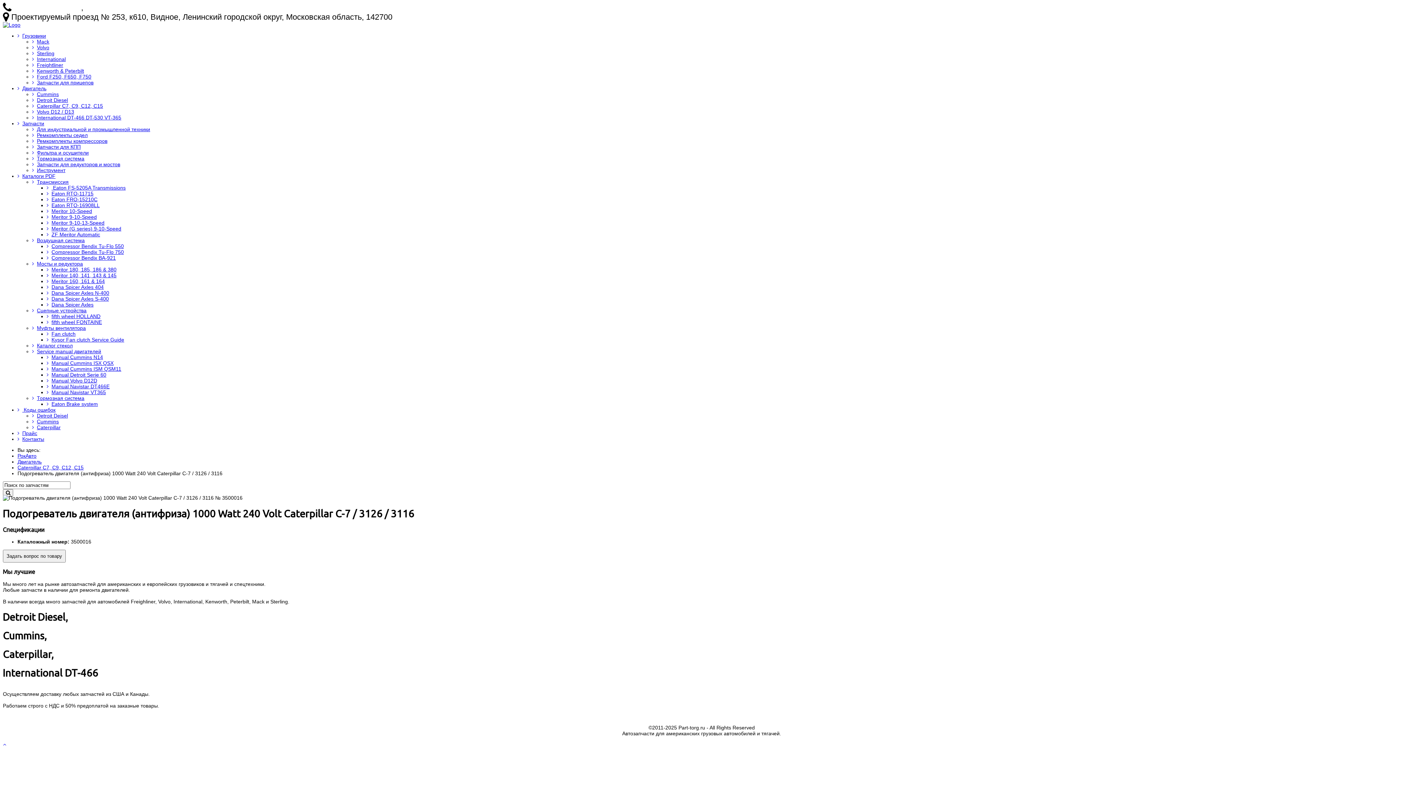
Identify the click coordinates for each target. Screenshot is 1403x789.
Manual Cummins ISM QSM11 (86, 369)
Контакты (33, 439)
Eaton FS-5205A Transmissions (89, 188)
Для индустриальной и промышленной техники (93, 129)
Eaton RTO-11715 (73, 194)
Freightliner (50, 65)
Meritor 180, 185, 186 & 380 (84, 269)
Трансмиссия (53, 182)
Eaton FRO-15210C (75, 199)
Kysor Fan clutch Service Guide (88, 340)
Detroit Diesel (52, 100)
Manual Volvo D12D (74, 381)
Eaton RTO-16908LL (76, 205)
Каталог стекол (55, 345)
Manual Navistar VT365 (79, 392)
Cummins (48, 94)
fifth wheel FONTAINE (77, 322)
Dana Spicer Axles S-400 (80, 299)
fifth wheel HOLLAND (76, 316)
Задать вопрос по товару (34, 556)
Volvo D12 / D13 (55, 112)
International (51, 59)
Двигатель (34, 88)
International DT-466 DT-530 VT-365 (79, 118)
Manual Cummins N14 (77, 357)
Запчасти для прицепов (65, 82)
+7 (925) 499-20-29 (119, 7)
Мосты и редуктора (60, 264)
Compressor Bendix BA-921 (84, 258)
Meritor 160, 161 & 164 (78, 281)
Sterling (45, 53)
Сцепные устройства (62, 310)
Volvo (43, 47)
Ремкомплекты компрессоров (72, 141)
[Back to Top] (5, 744)
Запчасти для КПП (59, 147)
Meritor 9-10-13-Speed (78, 223)
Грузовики (34, 36)
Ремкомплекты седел (62, 135)
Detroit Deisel (52, 416)
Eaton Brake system (75, 404)
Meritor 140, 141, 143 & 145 (84, 275)
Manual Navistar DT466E (81, 386)
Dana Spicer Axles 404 (78, 287)
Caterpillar (49, 427)
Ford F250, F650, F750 (64, 77)
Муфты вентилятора (61, 328)
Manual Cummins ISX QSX (83, 363)
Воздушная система (61, 240)
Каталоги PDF (39, 176)
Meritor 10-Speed (72, 211)
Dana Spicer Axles (73, 305)
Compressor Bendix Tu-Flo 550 (88, 246)
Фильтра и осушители (63, 153)
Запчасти (33, 123)
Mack (43, 42)
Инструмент (51, 170)
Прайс (29, 433)
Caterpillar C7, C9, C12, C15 (70, 106)
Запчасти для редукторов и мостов (78, 164)
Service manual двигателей (69, 351)
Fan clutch (64, 334)
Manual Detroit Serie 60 (79, 375)
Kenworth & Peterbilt (60, 71)
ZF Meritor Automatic (76, 234)
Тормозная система (60, 158)
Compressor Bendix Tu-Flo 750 (88, 252)
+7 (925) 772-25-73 (47, 7)
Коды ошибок (39, 410)
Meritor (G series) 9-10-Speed (86, 229)
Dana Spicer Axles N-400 (80, 293)
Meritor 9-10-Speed (74, 217)
